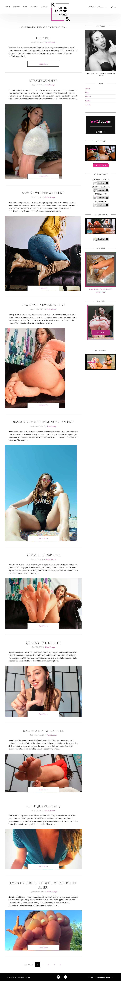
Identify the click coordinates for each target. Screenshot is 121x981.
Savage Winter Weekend (43, 193)
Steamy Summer (43, 80)
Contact (44, 7)
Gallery (34, 7)
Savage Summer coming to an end (43, 422)
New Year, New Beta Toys (43, 305)
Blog (25, 7)
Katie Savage (51, 42)
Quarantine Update (43, 643)
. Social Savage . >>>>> (97, 7)
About (7, 7)
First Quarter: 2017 (43, 806)
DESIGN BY (99, 977)
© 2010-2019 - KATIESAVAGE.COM (19, 977)
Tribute (16, 7)
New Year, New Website (43, 731)
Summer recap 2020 (43, 555)
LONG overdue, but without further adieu (43, 885)
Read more (43, 64)
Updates (43, 38)
